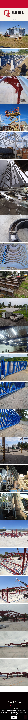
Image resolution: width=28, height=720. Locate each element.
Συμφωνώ (14, 717)
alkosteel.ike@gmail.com (15, 5)
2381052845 (11, 2)
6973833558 (19, 2)
